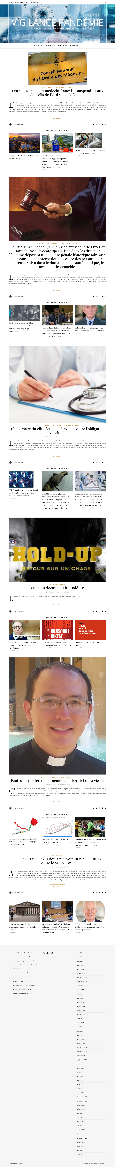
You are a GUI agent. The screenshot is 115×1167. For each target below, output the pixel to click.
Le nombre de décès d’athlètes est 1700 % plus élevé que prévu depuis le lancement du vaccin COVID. (90, 842)
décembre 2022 (82, 1097)
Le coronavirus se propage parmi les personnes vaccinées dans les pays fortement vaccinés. (23, 842)
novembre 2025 (82, 977)
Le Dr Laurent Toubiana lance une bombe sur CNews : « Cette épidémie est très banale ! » (23, 645)
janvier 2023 (81, 1093)
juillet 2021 (80, 1154)
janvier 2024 (81, 1043)
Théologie (70, 777)
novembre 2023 (82, 1051)
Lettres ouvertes (51, 425)
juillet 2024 (80, 1023)
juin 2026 (80, 957)
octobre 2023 (81, 1056)
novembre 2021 (82, 1138)
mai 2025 (80, 994)
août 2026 (80, 953)
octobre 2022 (81, 1105)
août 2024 (80, 1019)
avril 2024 (80, 1035)
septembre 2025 (82, 981)
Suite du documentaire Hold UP (57, 587)
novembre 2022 (82, 1101)
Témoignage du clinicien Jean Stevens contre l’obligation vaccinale (57, 430)
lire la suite (57, 118)
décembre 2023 (82, 1047)
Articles (20, 2)
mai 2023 (80, 1076)
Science (71, 87)
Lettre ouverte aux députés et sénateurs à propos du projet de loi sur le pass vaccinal (24, 927)
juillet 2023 (80, 1068)
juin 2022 (80, 1117)
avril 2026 (80, 965)
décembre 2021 (82, 1134)
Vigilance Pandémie (57, 22)
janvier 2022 (81, 1130)
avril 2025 (80, 998)
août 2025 (80, 986)
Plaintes (61, 244)
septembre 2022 (82, 1109)
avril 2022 (80, 1126)
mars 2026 (80, 969)
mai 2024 (80, 1031)
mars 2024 (80, 1039)
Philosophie (53, 777)
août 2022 (80, 1113)
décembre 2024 (82, 1014)
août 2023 (80, 1064)
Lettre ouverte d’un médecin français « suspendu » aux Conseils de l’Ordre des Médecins (57, 92)
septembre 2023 (82, 1060)
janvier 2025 (81, 1010)
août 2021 (80, 1150)
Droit (54, 244)
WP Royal (20, 1163)
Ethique (51, 87)
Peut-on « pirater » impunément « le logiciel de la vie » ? (57, 780)
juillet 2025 (80, 990)
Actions (26, 2)
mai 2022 (80, 1121)
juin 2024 (80, 1027)
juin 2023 (80, 1072)
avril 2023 (80, 1080)
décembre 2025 (82, 973)
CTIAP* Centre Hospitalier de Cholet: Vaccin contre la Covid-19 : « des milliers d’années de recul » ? (23, 493)
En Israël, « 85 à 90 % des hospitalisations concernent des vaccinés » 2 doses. (25, 969)
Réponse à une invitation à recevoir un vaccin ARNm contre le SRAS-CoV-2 (57, 860)
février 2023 (81, 1089)
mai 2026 (80, 961)
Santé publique (61, 87)
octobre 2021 (81, 1142)
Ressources (34, 2)
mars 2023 (80, 1084)
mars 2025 (80, 1002)
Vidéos (62, 584)
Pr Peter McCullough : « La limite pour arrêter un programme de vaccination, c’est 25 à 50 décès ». (90, 927)
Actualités (12, 2)
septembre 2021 (82, 1146)
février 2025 (81, 1006)
